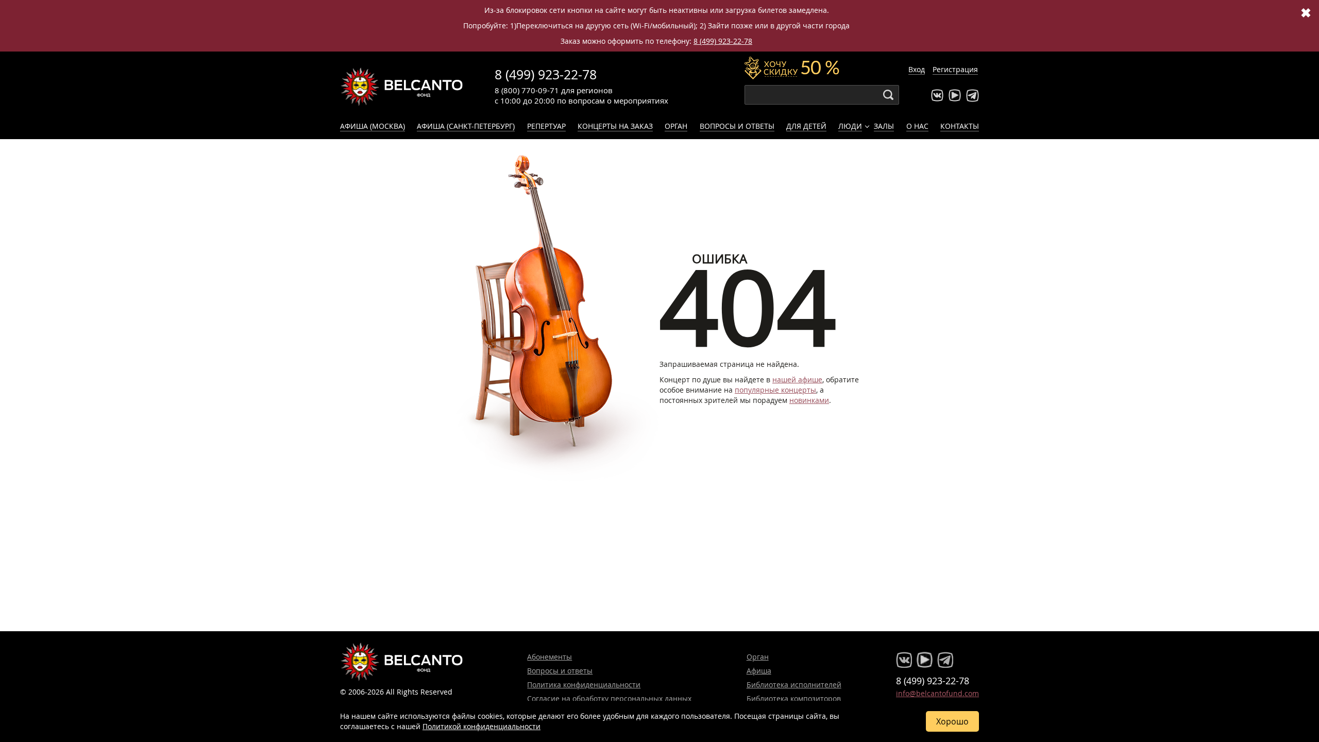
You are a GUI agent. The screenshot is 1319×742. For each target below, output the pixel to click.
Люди (850, 126)
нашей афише (797, 379)
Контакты (959, 126)
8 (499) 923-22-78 (723, 41)
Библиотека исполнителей (794, 684)
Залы (884, 126)
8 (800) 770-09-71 (527, 90)
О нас (917, 126)
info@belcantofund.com (937, 693)
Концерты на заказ (615, 126)
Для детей (806, 126)
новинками (809, 400)
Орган (676, 126)
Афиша (759, 671)
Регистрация (955, 69)
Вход (916, 69)
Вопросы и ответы (737, 126)
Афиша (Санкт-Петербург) (466, 126)
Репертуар (546, 126)
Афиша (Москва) (372, 126)
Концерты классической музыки (402, 86)
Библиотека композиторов (794, 698)
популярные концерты (775, 390)
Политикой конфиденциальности (481, 726)
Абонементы (549, 657)
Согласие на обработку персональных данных (609, 698)
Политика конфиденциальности (583, 684)
